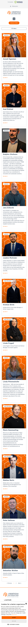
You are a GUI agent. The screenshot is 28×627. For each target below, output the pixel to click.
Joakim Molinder (10, 258)
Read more (14, 614)
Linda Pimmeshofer (11, 381)
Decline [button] (14, 621)
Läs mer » (5, 77)
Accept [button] (14, 617)
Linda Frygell (8, 343)
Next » (19, 583)
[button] (14, 6)
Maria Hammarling (10, 430)
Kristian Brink (8, 304)
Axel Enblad (8, 109)
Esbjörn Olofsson (10, 154)
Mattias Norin (8, 480)
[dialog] (14, 614)
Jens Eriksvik (8, 208)
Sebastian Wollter (10, 570)
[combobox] (26, 603)
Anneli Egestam (9, 59)
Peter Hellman (9, 520)
